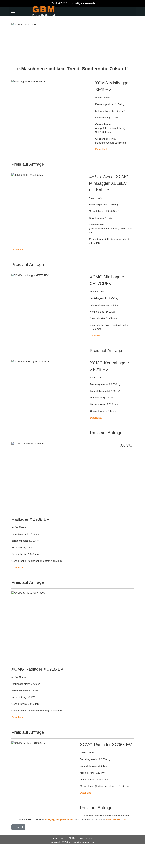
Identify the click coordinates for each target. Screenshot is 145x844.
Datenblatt (101, 149)
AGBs (72, 838)
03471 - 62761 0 (59, 3)
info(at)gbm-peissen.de (83, 3)
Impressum (59, 838)
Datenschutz (85, 838)
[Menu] (13, 11)
